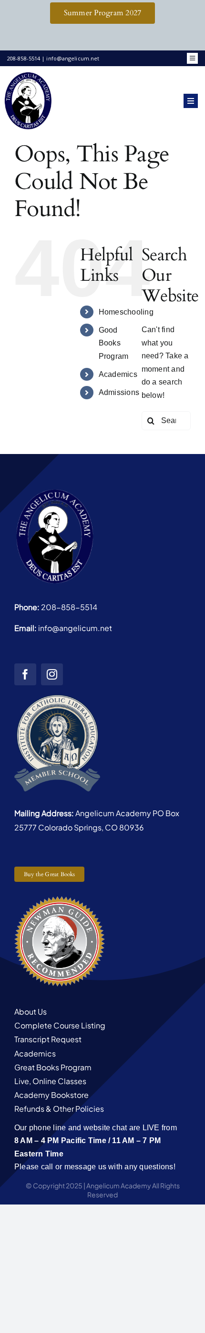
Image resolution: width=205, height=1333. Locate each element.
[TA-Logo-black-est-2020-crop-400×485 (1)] (28, 74)
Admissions (119, 392)
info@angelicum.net (75, 628)
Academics (118, 374)
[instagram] (52, 674)
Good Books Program (114, 343)
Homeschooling (126, 312)
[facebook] (25, 674)
